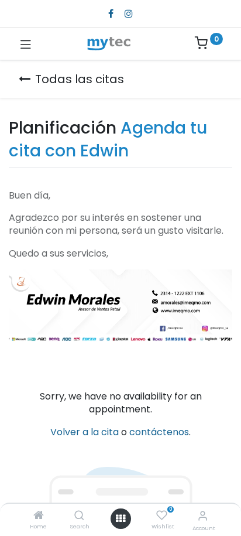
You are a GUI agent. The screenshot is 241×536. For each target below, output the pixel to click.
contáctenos (159, 432)
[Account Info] (202, 516)
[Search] (79, 516)
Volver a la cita (84, 432)
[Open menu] (120, 518)
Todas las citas (79, 79)
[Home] (38, 516)
